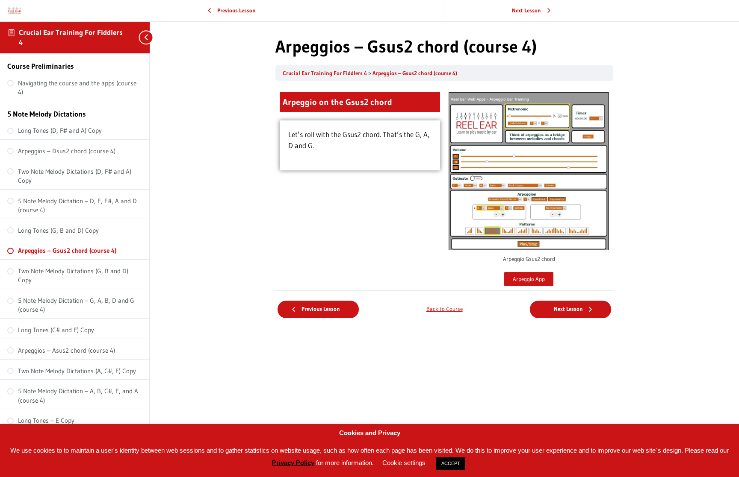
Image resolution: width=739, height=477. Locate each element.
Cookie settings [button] (404, 462)
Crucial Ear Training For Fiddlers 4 (325, 73)
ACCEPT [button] (450, 463)
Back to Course (444, 309)
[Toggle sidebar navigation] (141, 37)
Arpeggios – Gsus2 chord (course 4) (414, 73)
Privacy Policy (293, 462)
